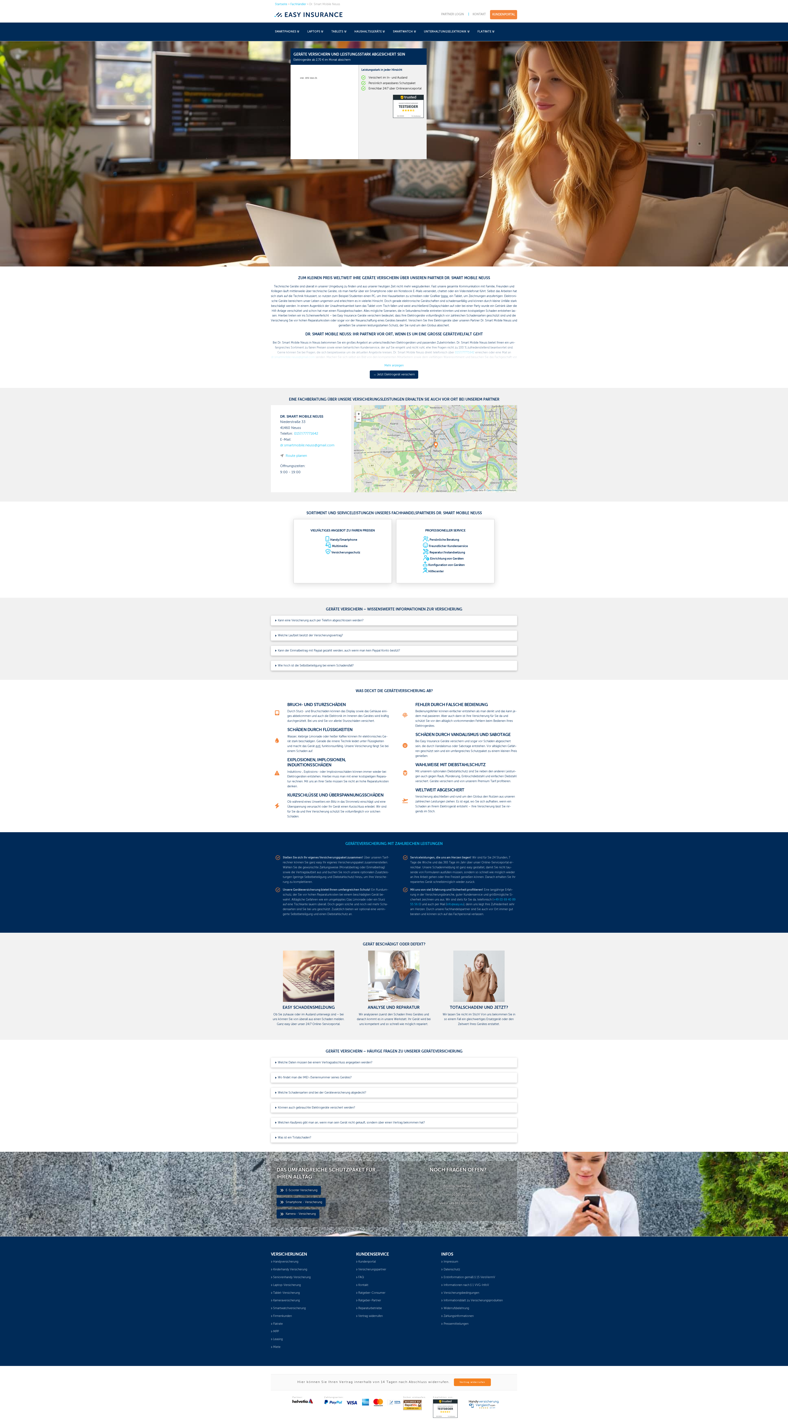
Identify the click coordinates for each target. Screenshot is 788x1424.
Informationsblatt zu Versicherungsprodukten (473, 1300)
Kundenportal (367, 1261)
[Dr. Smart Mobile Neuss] (435, 445)
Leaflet (468, 490)
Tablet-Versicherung (286, 1292)
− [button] (359, 419)
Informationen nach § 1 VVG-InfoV (466, 1285)
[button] (394, 620)
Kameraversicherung (286, 1300)
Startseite (281, 4)
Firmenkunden (282, 1316)
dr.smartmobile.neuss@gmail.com (307, 445)
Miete (277, 1347)
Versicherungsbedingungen (461, 1292)
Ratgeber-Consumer (371, 1292)
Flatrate (278, 1323)
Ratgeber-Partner (369, 1300)
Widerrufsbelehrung (456, 1308)
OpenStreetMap (494, 490)
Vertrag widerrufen (370, 1316)
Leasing (278, 1339)
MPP (276, 1331)
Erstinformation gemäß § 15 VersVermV (469, 1277)
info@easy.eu (455, 904)
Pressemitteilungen (456, 1323)
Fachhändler (298, 4)
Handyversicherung (285, 1261)
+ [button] (358, 414)
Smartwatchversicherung (289, 1308)
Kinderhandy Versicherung (290, 1269)
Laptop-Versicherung (287, 1285)
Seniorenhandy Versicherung (292, 1277)
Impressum (451, 1261)
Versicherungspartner (372, 1269)
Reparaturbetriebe (370, 1308)
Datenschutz (452, 1269)
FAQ (361, 1277)
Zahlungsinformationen (459, 1316)
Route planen (296, 456)
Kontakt (363, 1285)
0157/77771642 (306, 433)
